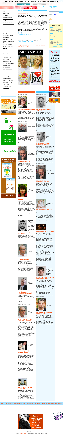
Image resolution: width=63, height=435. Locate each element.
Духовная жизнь (6, 84)
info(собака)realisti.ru (23, 433)
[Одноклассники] (20, 33)
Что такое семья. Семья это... (23, 242)
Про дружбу (5, 33)
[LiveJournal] (22, 33)
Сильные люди (5, 72)
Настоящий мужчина (21, 218)
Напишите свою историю (23, 13)
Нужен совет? (21, 10)
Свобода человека (6, 71)
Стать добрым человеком (7, 69)
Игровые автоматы (6, 65)
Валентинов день (6, 74)
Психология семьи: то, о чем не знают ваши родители (26, 258)
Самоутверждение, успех (7, 39)
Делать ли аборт (6, 53)
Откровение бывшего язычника (45, 231)
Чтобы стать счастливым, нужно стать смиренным (25, 320)
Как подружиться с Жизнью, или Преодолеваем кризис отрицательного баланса (25, 292)
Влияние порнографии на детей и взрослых (25, 351)
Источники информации (7, 17)
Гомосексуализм (6, 37)
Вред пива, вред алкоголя (7, 57)
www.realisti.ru (41, 432)
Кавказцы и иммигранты (7, 44)
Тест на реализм (52, 16)
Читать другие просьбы (57, 46)
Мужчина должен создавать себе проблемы (25, 232)
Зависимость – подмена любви (26, 109)
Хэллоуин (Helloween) (7, 76)
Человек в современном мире (8, 63)
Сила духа (5, 48)
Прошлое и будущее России (8, 80)
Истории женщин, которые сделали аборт (25, 388)
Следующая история (40, 45)
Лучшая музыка (6, 88)
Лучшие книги (5, 90)
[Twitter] (18, 33)
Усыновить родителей (24, 161)
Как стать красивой (6, 31)
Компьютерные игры (40, 264)
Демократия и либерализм (8, 46)
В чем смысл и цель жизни (8, 82)
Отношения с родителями (7, 26)
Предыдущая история (24, 45)
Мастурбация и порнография (23, 339)
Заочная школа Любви (7, 93)
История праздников (7, 78)
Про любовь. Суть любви (22, 94)
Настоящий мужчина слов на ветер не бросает (44, 313)
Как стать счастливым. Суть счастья (24, 304)
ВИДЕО (4, 11)
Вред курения (5, 55)
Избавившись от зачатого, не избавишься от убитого (44, 210)
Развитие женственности (22, 182)
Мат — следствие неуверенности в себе (42, 181)
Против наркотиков (39, 130)
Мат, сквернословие (40, 163)
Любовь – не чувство (24, 133)
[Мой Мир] (21, 33)
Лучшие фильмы (6, 91)
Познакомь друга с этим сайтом (54, 21)
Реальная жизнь (6, 13)
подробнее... (59, 31)
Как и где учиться (6, 51)
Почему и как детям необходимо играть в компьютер (45, 278)
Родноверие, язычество (40, 222)
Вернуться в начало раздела (24, 46)
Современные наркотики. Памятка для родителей (43, 144)
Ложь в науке (5, 50)
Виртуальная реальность (41, 94)
